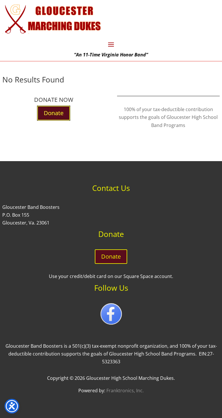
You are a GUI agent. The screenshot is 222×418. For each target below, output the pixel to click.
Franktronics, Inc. (125, 390)
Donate (111, 256)
